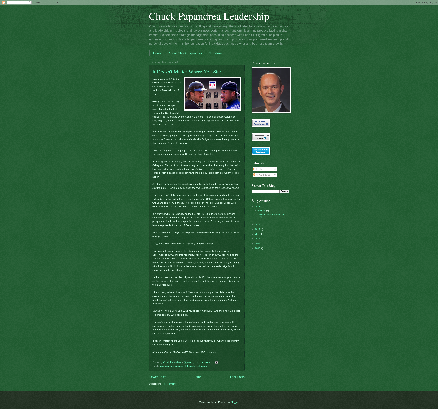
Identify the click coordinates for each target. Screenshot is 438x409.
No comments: (204, 362)
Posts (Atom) (169, 383)
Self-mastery (202, 366)
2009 (258, 243)
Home (157, 53)
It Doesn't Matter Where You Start (187, 71)
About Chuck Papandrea (185, 53)
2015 (258, 224)
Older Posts (237, 377)
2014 (258, 229)
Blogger (234, 402)
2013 (258, 234)
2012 (258, 238)
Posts (258, 169)
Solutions (215, 53)
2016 (258, 206)
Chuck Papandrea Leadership (209, 16)
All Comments (262, 174)
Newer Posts (157, 377)
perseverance (167, 366)
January (262, 210)
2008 (258, 248)
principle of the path (185, 366)
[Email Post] (216, 362)
